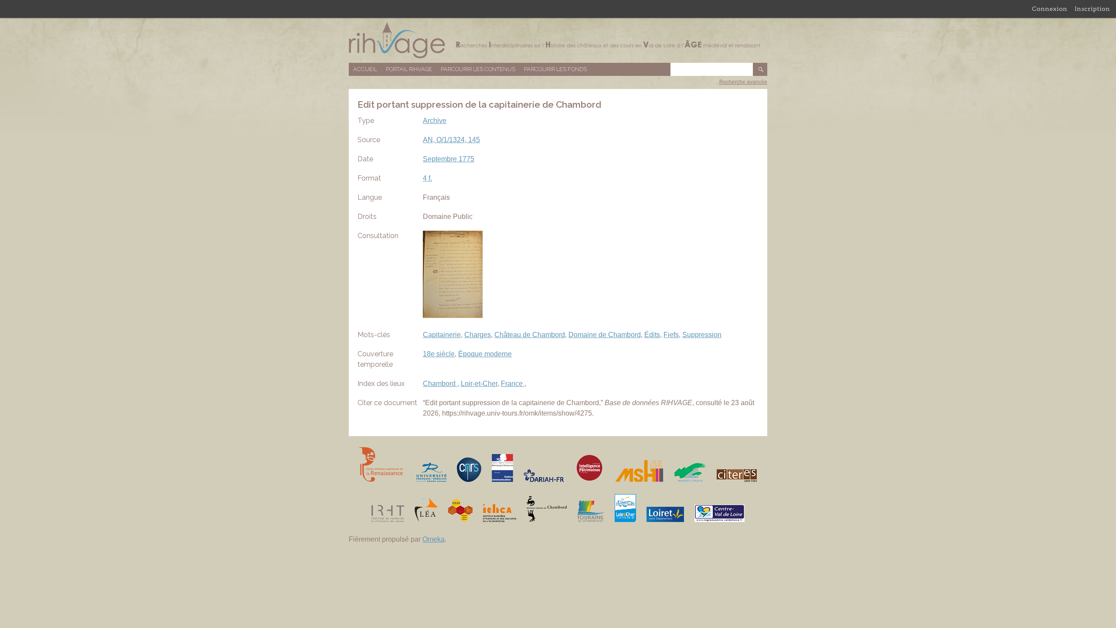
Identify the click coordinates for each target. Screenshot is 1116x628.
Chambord (440, 383)
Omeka (433, 539)
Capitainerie (442, 334)
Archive (434, 120)
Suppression (701, 334)
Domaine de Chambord (604, 334)
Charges (477, 334)
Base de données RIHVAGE (558, 40)
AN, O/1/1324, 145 (451, 139)
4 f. (427, 178)
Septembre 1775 (448, 159)
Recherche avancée (743, 82)
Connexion (1049, 8)
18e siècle (439, 354)
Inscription (1092, 8)
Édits (652, 334)
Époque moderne (485, 354)
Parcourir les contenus (478, 69)
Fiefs (671, 334)
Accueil (365, 69)
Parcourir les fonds (555, 69)
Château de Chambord (529, 334)
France (512, 383)
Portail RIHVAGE (409, 69)
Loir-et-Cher (479, 383)
